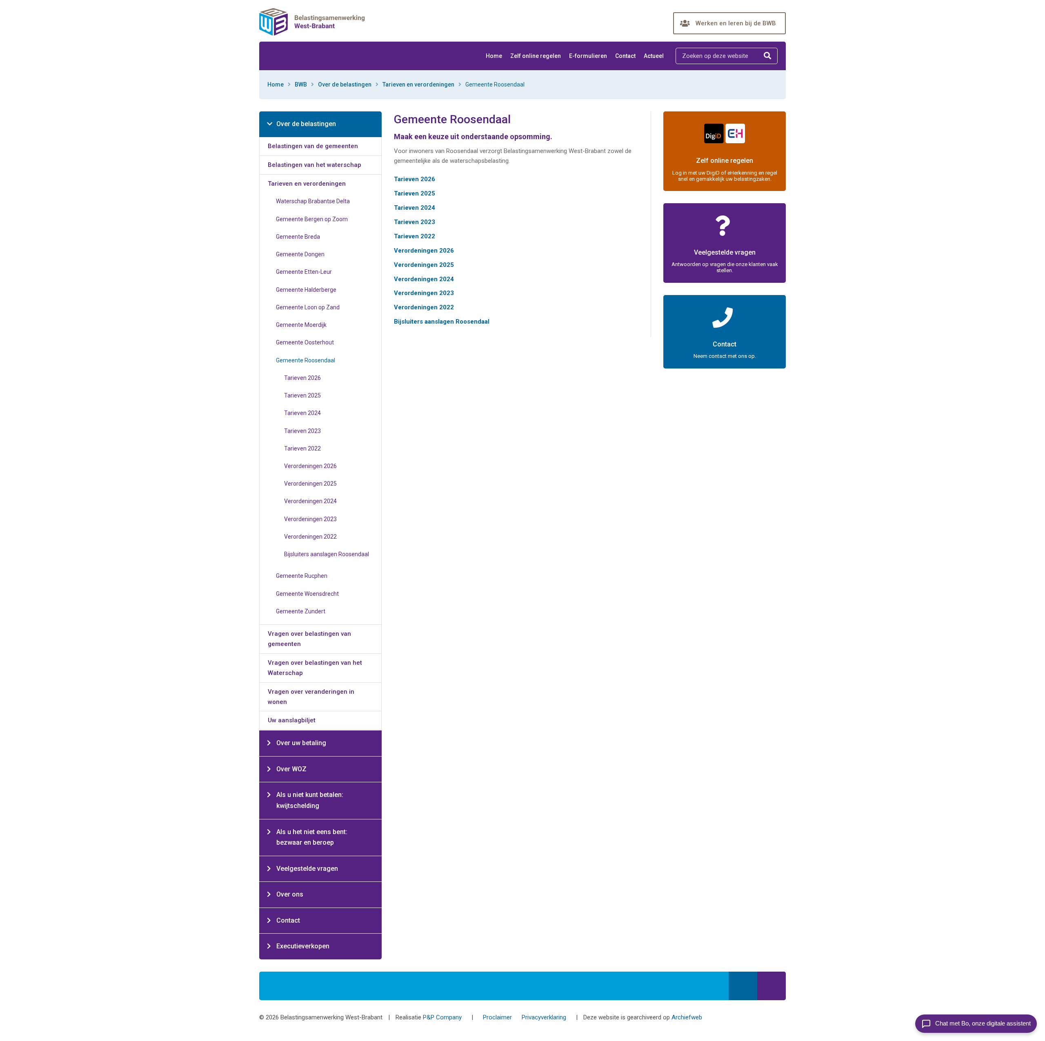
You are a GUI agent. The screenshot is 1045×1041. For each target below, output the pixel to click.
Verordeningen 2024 (424, 279)
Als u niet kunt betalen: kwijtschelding (309, 800)
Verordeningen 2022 (424, 307)
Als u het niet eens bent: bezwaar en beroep (311, 837)
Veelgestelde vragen (307, 868)
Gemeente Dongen (300, 254)
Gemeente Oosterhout (305, 342)
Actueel (654, 56)
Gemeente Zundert (300, 611)
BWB (301, 84)
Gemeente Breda (298, 236)
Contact (625, 56)
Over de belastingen (344, 84)
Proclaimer (497, 1017)
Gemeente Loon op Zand (308, 307)
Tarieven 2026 (414, 179)
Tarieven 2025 (414, 193)
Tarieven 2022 (414, 236)
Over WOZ (291, 769)
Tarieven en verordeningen (418, 84)
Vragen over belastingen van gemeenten (309, 639)
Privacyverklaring (544, 1017)
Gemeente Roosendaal (305, 360)
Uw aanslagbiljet (292, 720)
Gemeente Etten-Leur (304, 272)
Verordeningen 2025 (424, 265)
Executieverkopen (302, 946)
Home (494, 56)
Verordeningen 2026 (424, 250)
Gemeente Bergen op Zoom (312, 219)
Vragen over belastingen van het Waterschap (315, 668)
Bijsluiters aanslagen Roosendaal (441, 321)
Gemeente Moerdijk (301, 325)
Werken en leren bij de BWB (736, 23)
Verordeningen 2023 (424, 293)
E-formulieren (588, 56)
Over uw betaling (301, 743)
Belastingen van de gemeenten (313, 146)
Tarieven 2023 (414, 222)
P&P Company (442, 1017)
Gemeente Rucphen (301, 576)
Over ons (289, 894)
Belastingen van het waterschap (314, 165)
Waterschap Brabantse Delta (313, 201)
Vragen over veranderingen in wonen (311, 697)
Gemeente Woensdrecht (307, 593)
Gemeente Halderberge (306, 289)
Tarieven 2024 (414, 207)
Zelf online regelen (535, 56)
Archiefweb (686, 1017)
